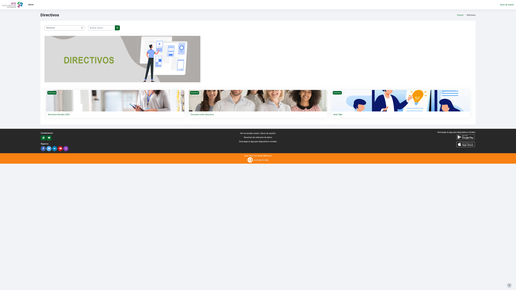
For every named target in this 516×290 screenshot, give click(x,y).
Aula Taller (338, 114)
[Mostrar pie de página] (509, 285)
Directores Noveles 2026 (59, 114)
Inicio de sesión (507, 4)
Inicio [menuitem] (31, 4)
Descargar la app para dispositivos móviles (258, 141)
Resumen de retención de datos (258, 137)
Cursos (460, 15)
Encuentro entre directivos (202, 114)
